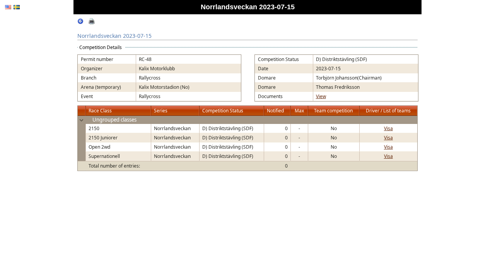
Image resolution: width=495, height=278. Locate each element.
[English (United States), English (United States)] (8, 7)
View (321, 96)
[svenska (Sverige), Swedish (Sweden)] (17, 7)
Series (160, 110)
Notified (275, 110)
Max (299, 110)
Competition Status (222, 110)
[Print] (92, 22)
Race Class (100, 110)
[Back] (80, 22)
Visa (388, 128)
